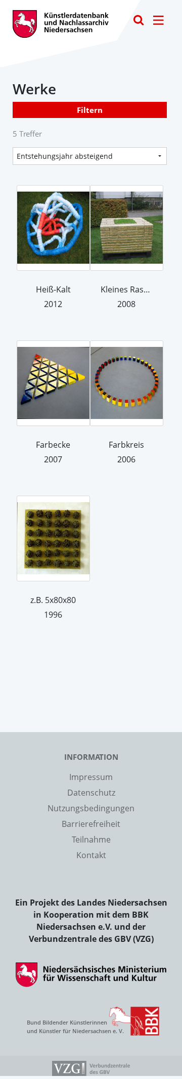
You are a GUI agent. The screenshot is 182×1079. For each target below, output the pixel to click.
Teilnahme (91, 839)
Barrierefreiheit (91, 823)
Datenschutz (91, 792)
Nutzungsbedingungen (91, 808)
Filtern (90, 110)
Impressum (91, 777)
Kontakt (91, 855)
